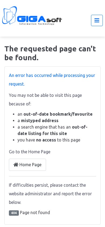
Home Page (29, 164)
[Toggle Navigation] (97, 20)
